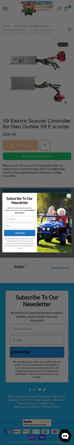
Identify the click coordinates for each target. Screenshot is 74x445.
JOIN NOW (20, 233)
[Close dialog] (69, 196)
